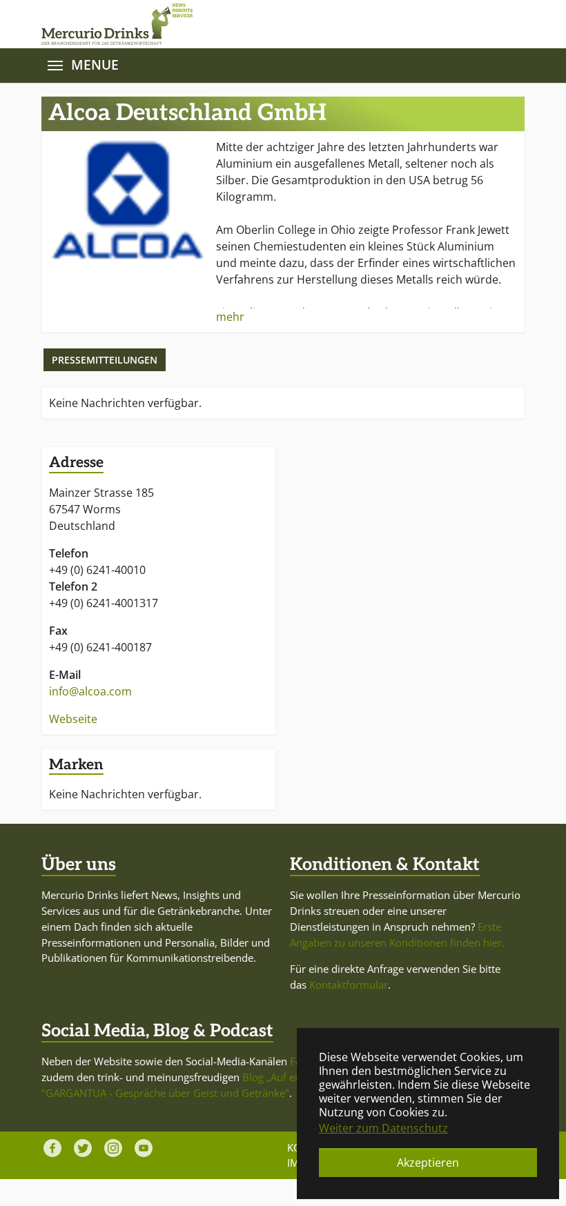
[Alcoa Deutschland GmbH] (127, 200)
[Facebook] (52, 1148)
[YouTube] (143, 1148)
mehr (230, 316)
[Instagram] (113, 1148)
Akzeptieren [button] (428, 1162)
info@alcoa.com (90, 691)
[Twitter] (83, 1148)
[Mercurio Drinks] (276, 24)
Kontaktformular (348, 984)
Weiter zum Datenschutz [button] (383, 1128)
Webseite (73, 718)
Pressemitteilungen (104, 359)
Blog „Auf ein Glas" (286, 1077)
